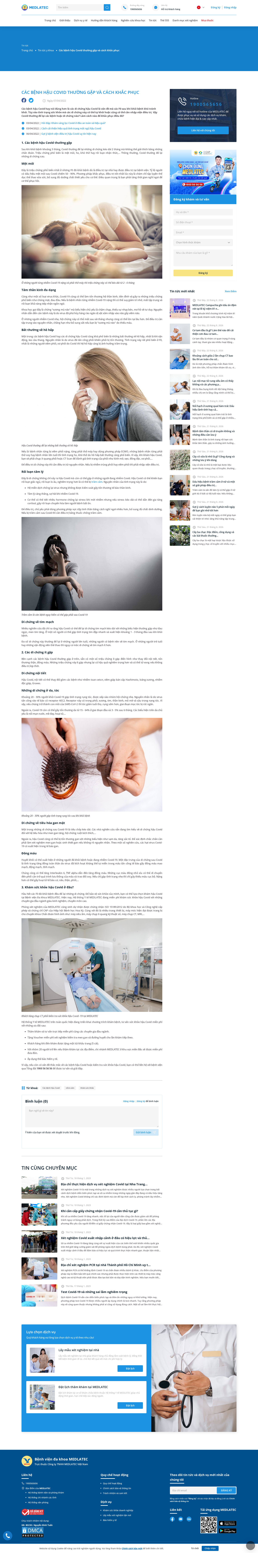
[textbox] (203, 242)
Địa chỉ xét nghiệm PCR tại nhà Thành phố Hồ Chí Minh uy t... (106, 1265)
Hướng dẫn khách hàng (104, 20)
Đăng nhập (230, 7)
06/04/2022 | (61, 133)
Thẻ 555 (164, 20)
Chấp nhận (210, 1548)
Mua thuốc (207, 20)
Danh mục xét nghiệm (185, 20)
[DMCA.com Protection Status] (33, 1532)
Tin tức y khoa (46, 50)
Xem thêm (230, 291)
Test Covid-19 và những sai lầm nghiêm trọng (94, 1292)
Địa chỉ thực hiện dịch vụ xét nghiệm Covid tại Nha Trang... (104, 1184)
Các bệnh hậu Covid (51, 1088)
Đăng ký (215, 7)
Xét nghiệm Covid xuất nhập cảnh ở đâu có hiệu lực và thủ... (105, 1238)
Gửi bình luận (143, 1132)
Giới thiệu (64, 20)
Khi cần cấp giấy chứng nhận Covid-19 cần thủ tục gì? (99, 1211)
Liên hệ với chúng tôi (203, 130)
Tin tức (153, 20)
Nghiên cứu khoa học (133, 20)
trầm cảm (97, 481)
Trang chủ (27, 50)
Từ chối (195, 1548)
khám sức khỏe (87, 1088)
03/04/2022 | (66, 123)
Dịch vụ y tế (80, 20)
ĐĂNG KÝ (226, 1490)
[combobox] (203, 242)
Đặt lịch (130, 1368)
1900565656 (32, 1483)
